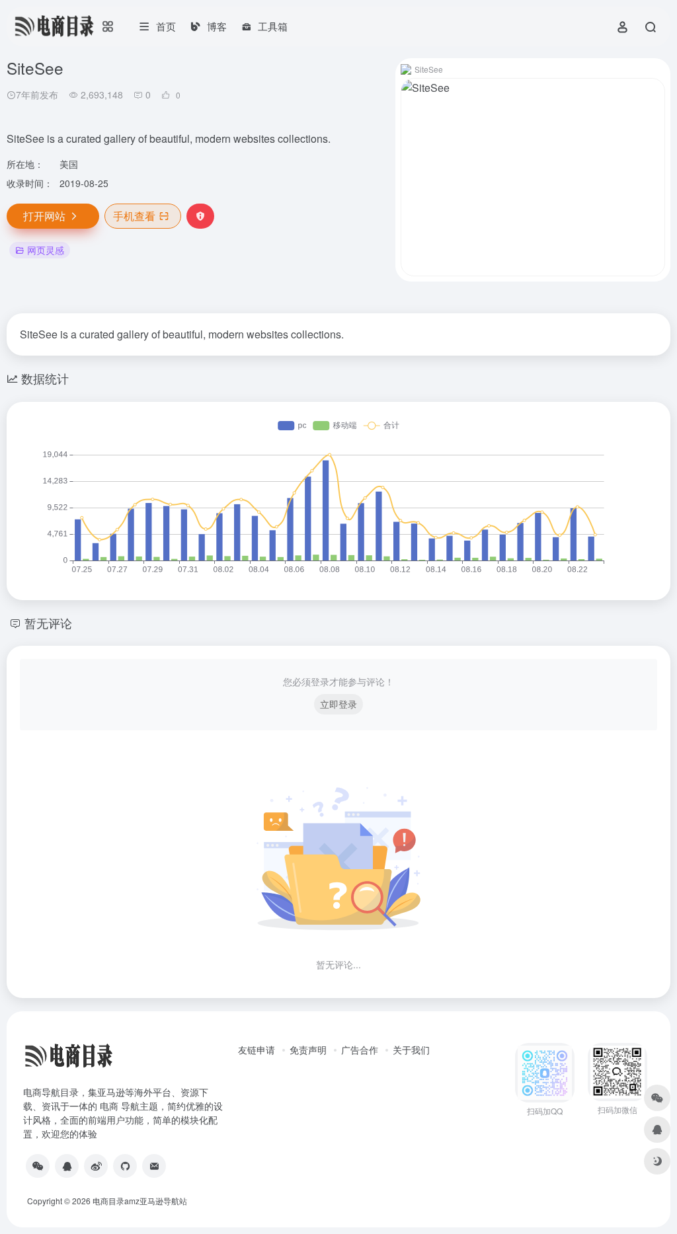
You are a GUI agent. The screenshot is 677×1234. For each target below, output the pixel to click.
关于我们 (411, 1049)
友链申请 (256, 1049)
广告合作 (359, 1049)
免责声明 (308, 1049)
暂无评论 (48, 622)
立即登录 (338, 704)
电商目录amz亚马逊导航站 (140, 1200)
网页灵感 (45, 249)
